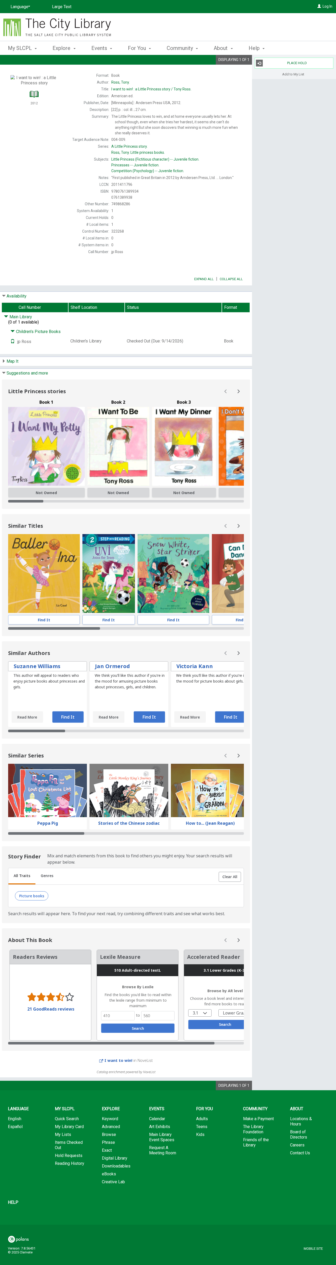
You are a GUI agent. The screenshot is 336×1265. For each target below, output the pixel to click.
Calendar (157, 1118)
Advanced (111, 1126)
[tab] (21, 876)
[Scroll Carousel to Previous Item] (225, 391)
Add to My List (293, 74)
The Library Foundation (253, 1129)
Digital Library (114, 1158)
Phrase (108, 1142)
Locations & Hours (301, 1121)
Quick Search (67, 1118)
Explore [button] (62, 48)
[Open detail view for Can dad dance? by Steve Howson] (242, 573)
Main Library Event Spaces (161, 1137)
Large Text (61, 6)
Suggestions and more (27, 373)
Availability (17, 296)
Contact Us (300, 1152)
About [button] (221, 48)
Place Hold (297, 63)
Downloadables (116, 1166)
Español (15, 1126)
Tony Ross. (151, 89)
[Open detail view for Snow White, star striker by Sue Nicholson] (173, 573)
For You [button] (137, 48)
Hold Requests (68, 1155)
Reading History (69, 1163)
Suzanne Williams (37, 666)
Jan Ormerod (112, 666)
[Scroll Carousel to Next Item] (238, 391)
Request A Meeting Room (162, 1150)
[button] (230, 877)
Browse (109, 1134)
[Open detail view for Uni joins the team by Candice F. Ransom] (108, 573)
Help (13, 1202)
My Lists (63, 1134)
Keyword (110, 1118)
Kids (200, 1134)
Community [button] (180, 48)
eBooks (109, 1173)
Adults (202, 1118)
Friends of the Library (256, 1142)
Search (138, 1028)
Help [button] (255, 48)
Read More (27, 717)
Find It (44, 619)
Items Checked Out (69, 1145)
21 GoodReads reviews (50, 1009)
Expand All (204, 279)
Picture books (31, 895)
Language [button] (18, 1108)
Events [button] (99, 48)
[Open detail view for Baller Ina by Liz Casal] (44, 573)
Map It (12, 361)
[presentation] (44, 573)
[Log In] (319, 6)
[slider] (126, 501)
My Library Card (69, 1126)
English (14, 1118)
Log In (327, 6)
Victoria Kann (194, 666)
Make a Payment (258, 1118)
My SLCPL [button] (20, 48)
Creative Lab (113, 1181)
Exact (107, 1150)
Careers (297, 1145)
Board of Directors (298, 1134)
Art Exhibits (159, 1126)
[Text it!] (12, 341)
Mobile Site (313, 1249)
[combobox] (200, 1013)
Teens (201, 1126)
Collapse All (231, 279)
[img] (46, 446)
